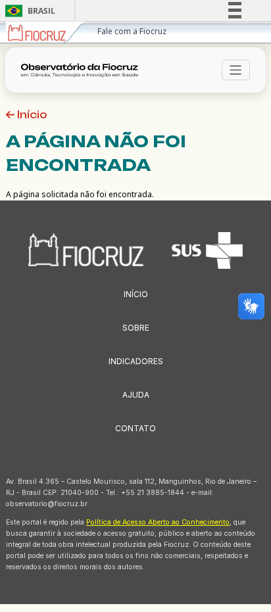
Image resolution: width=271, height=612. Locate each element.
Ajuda (135, 395)
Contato (135, 428)
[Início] (83, 70)
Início (30, 114)
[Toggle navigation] (236, 70)
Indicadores (136, 361)
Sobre (135, 328)
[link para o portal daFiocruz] (45, 32)
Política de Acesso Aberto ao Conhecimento (158, 522)
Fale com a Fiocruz (131, 31)
